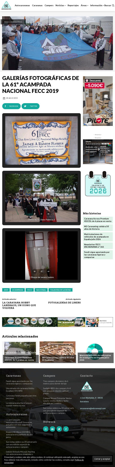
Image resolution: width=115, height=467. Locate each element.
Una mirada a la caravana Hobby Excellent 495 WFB (20, 389)
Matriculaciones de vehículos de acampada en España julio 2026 (96, 236)
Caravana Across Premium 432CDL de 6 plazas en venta (97, 219)
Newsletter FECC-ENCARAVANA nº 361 (94, 245)
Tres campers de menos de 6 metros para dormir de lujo (55, 382)
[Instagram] (45, 429)
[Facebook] (66, 429)
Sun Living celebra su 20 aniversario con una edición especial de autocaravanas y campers (21, 444)
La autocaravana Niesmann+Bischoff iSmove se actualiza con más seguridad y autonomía (19, 424)
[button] (109, 5)
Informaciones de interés (93, 350)
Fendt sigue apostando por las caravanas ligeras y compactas (97, 254)
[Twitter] (59, 429)
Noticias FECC (16, 22)
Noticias (46, 353)
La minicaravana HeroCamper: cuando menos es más (19, 404)
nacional (41, 290)
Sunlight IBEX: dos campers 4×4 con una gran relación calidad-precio (57, 391)
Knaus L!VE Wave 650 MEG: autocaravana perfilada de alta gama (19, 434)
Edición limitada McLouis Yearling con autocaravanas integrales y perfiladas (20, 454)
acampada (17, 290)
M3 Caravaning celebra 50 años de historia (96, 227)
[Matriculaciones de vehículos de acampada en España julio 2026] (95, 351)
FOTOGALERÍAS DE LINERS (64, 302)
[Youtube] (52, 429)
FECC (29, 290)
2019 (6, 290)
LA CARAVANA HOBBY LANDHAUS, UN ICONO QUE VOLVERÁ (19, 305)
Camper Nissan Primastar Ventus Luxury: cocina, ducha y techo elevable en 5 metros (57, 400)
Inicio (6, 22)
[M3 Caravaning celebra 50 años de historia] (57, 351)
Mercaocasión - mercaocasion (21, 353)
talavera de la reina (60, 290)
